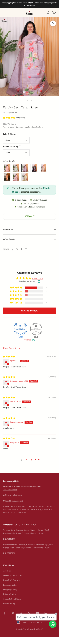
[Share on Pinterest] (21, 249)
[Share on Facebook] (12, 249)
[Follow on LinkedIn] (45, 613)
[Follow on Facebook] (4, 613)
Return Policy (9, 603)
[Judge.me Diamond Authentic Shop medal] (20, 329)
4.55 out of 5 (37, 278)
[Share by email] (26, 249)
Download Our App (11, 580)
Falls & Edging (9, 134)
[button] (9, 118)
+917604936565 (10, 489)
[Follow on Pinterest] (29, 613)
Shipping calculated (24, 127)
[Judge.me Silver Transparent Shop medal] (36, 329)
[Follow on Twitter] (12, 613)
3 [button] (31, 460)
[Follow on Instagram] (21, 613)
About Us (7, 571)
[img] (9, 357)
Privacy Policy (9, 594)
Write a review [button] (29, 310)
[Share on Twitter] (17, 249)
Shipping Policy (10, 590)
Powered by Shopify (35, 629)
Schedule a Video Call (12, 575)
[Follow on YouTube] (37, 613)
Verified (27, 340)
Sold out (29, 216)
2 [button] (26, 460)
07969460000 (16, 495)
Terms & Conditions (12, 599)
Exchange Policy (10, 585)
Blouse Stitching (10, 146)
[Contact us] (52, 624)
